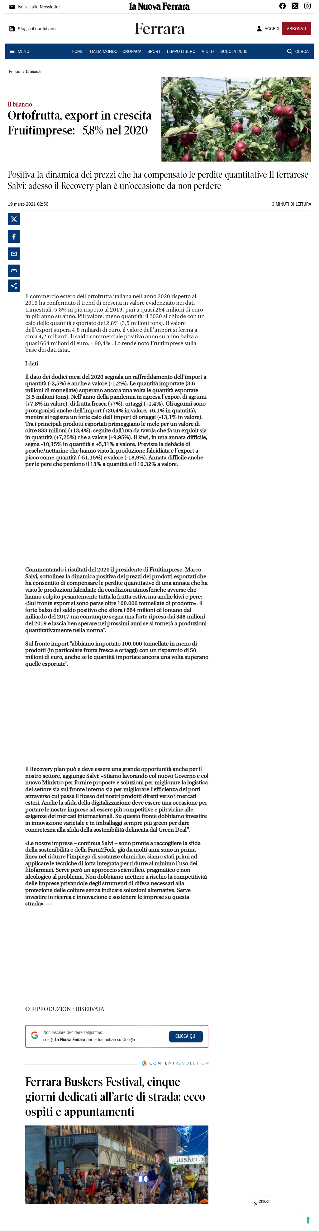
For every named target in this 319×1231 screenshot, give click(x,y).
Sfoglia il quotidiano (37, 29)
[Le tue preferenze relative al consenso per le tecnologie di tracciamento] (308, 1220)
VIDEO (208, 52)
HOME (77, 52)
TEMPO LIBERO (180, 52)
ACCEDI (272, 29)
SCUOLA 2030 (233, 52)
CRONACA (131, 52)
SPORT (153, 52)
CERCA (302, 52)
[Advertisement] (72, 252)
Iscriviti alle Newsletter (39, 7)
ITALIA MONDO (103, 52)
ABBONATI (296, 29)
